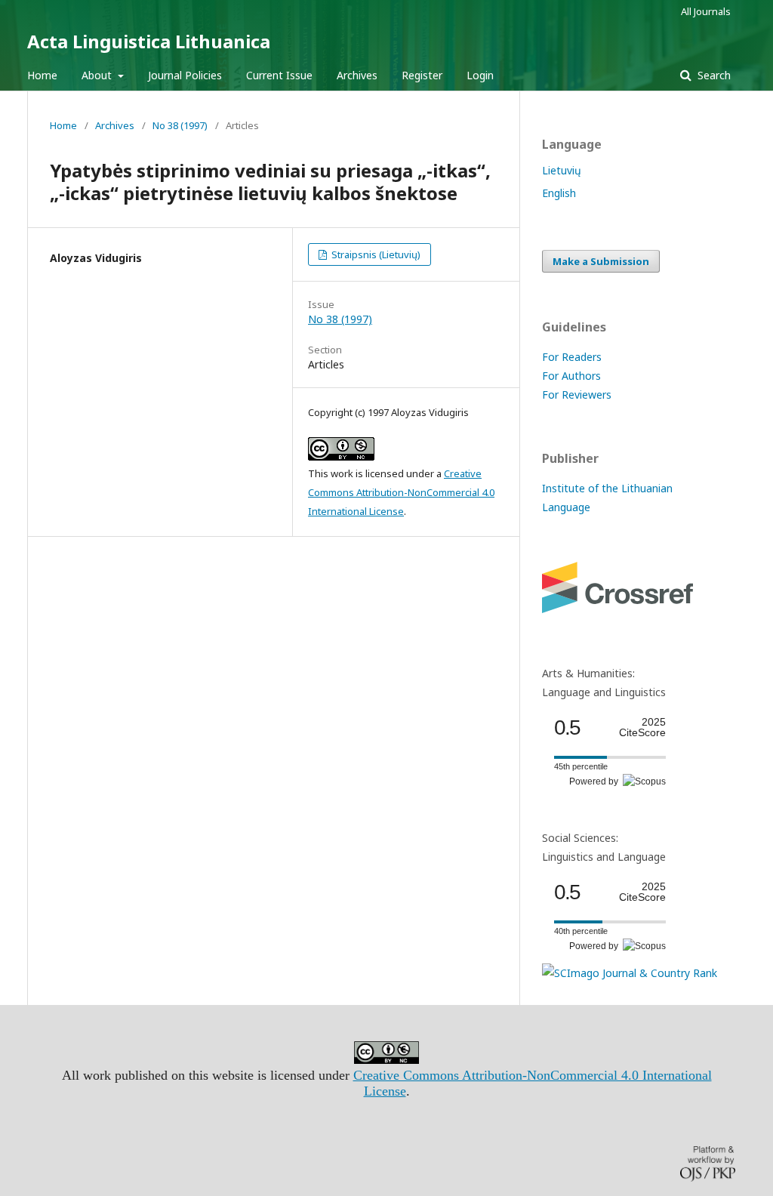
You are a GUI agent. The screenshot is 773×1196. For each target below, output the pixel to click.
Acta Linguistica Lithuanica (148, 41)
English (559, 193)
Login (480, 75)
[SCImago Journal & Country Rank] (629, 973)
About (98, 75)
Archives (357, 75)
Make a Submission (601, 261)
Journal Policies (185, 75)
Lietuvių (561, 170)
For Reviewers (576, 394)
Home (42, 75)
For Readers (572, 357)
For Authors (571, 375)
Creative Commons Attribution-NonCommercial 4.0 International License (401, 492)
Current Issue (279, 75)
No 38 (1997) (180, 125)
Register (422, 75)
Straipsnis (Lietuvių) (374, 254)
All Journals (706, 11)
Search (712, 75)
